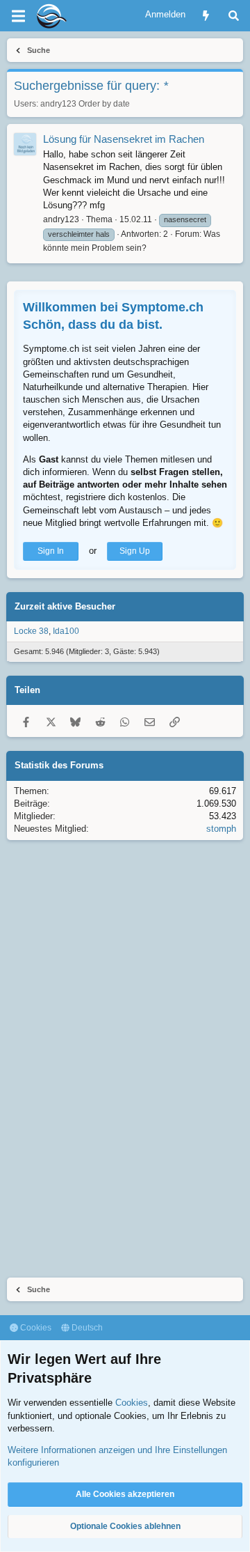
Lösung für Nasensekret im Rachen (123, 139)
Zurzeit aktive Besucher (65, 606)
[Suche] (233, 16)
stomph (221, 828)
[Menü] (18, 16)
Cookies (34, 1328)
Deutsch (86, 1328)
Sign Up (134, 551)
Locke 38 (31, 631)
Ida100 (66, 631)
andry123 (58, 104)
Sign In (51, 551)
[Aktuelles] (205, 16)
